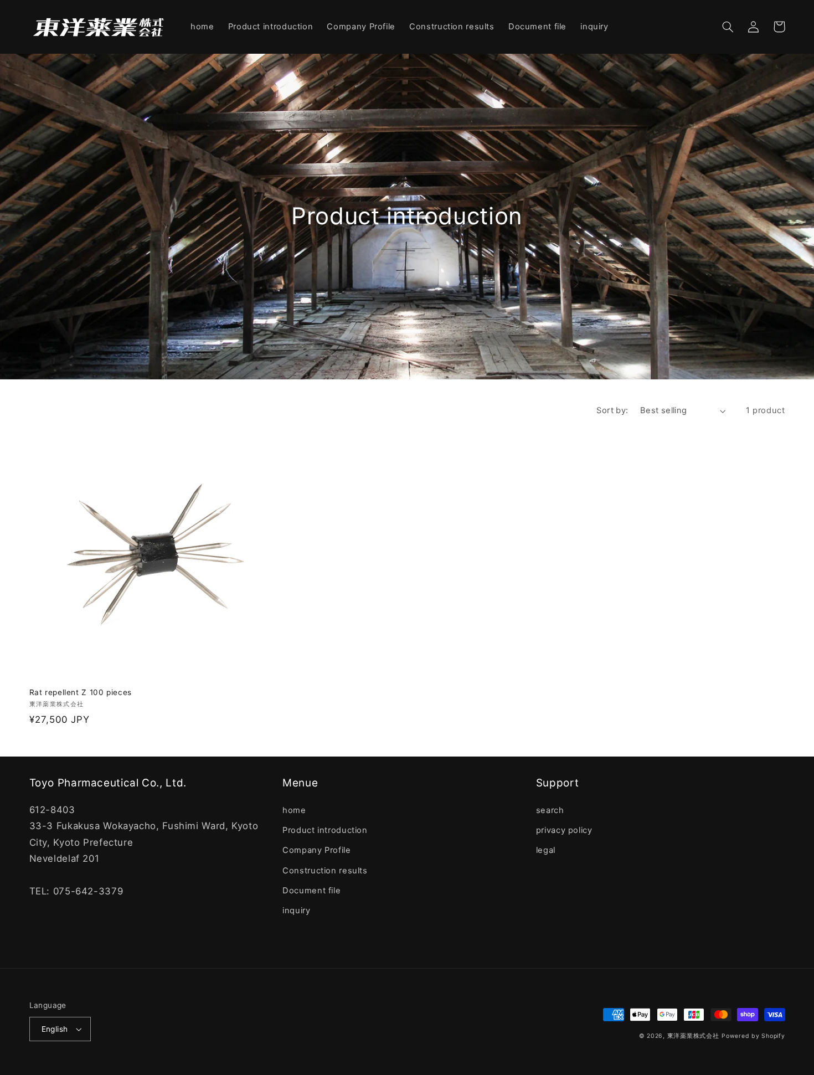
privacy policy (564, 830)
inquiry (296, 910)
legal (545, 850)
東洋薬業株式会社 (693, 1036)
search (550, 810)
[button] (728, 26)
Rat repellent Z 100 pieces (80, 692)
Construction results (325, 871)
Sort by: (612, 410)
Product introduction (325, 830)
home (294, 810)
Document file (311, 891)
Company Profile (316, 850)
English (55, 1029)
